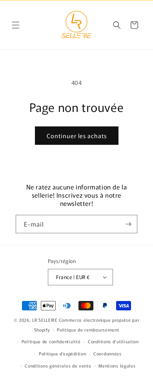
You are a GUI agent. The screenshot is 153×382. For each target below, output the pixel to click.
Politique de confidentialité (51, 341)
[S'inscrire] (128, 224)
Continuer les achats (77, 136)
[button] (15, 25)
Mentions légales (116, 365)
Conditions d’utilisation (113, 341)
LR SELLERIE (45, 320)
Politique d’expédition (62, 353)
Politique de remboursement (88, 329)
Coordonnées (107, 353)
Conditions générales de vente (58, 365)
